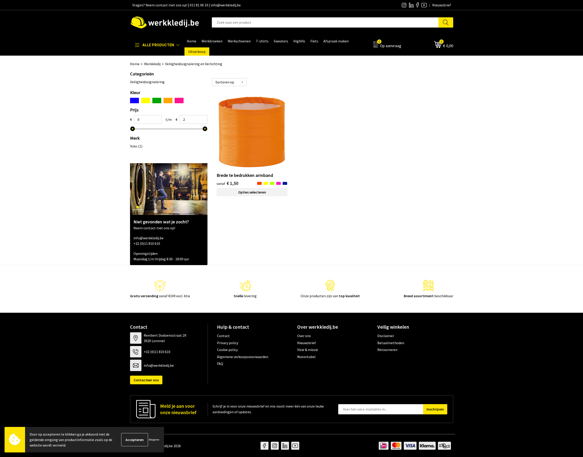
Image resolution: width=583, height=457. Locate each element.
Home (135, 64)
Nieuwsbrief (306, 343)
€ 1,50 (227, 183)
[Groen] (156, 100)
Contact (223, 335)
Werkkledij (152, 64)
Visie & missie (307, 349)
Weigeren (154, 439)
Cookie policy (227, 349)
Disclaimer (385, 335)
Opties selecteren (252, 192)
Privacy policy (227, 343)
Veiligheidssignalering (147, 82)
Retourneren (387, 349)
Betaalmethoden (390, 343)
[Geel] (145, 100)
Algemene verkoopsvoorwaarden (242, 356)
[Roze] (179, 100)
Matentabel (306, 356)
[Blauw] (134, 100)
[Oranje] (168, 100)
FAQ (220, 363)
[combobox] (325, 22)
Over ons (304, 335)
